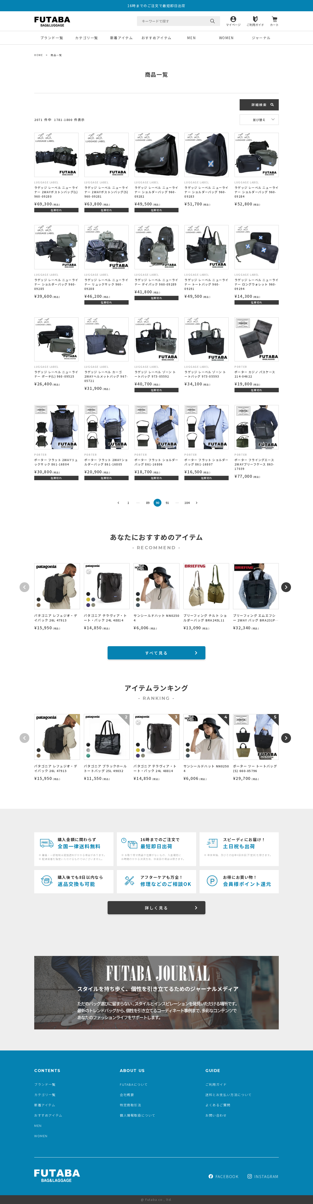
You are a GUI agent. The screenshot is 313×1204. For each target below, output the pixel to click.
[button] (118, 503)
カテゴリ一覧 (86, 37)
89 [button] (147, 502)
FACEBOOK (227, 1176)
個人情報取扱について (138, 1115)
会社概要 (127, 1094)
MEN (191, 37)
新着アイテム (121, 37)
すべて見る (156, 653)
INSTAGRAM (266, 1176)
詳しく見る (156, 908)
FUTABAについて (134, 1084)
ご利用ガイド (255, 24)
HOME (38, 55)
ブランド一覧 (51, 37)
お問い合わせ (216, 1115)
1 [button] (128, 502)
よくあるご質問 (217, 1105)
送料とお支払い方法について (228, 1094)
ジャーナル (261, 37)
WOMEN (226, 37)
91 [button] (167, 502)
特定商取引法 (130, 1105)
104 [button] (187, 502)
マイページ (233, 24)
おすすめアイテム (156, 37)
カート (274, 24)
